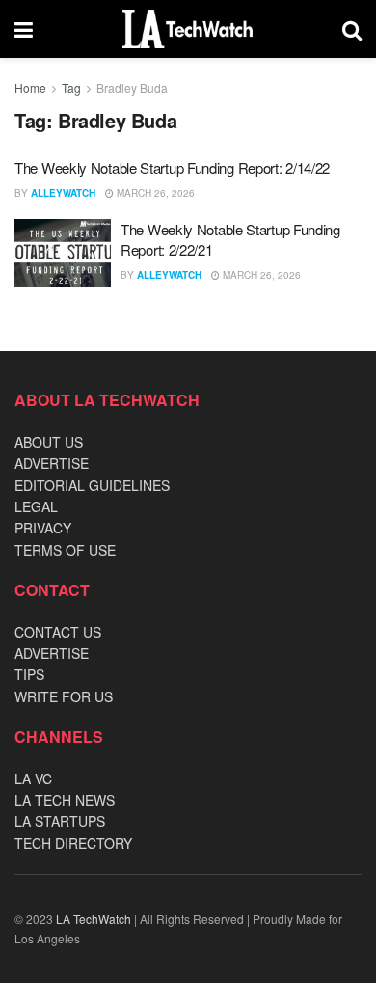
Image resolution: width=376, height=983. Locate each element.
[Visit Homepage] (187, 29)
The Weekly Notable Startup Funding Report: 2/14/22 (172, 167)
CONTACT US (57, 632)
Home (30, 87)
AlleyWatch (63, 193)
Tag (71, 87)
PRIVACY (42, 527)
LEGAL (36, 506)
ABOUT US (48, 441)
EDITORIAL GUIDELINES (92, 485)
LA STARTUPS (59, 821)
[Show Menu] (23, 29)
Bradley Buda (132, 87)
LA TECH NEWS (64, 799)
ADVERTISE (51, 463)
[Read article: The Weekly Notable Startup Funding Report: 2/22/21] (62, 253)
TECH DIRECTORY (73, 843)
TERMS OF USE (65, 550)
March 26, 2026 (154, 193)
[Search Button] (352, 29)
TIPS (29, 674)
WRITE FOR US (63, 696)
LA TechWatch (93, 919)
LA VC (33, 778)
